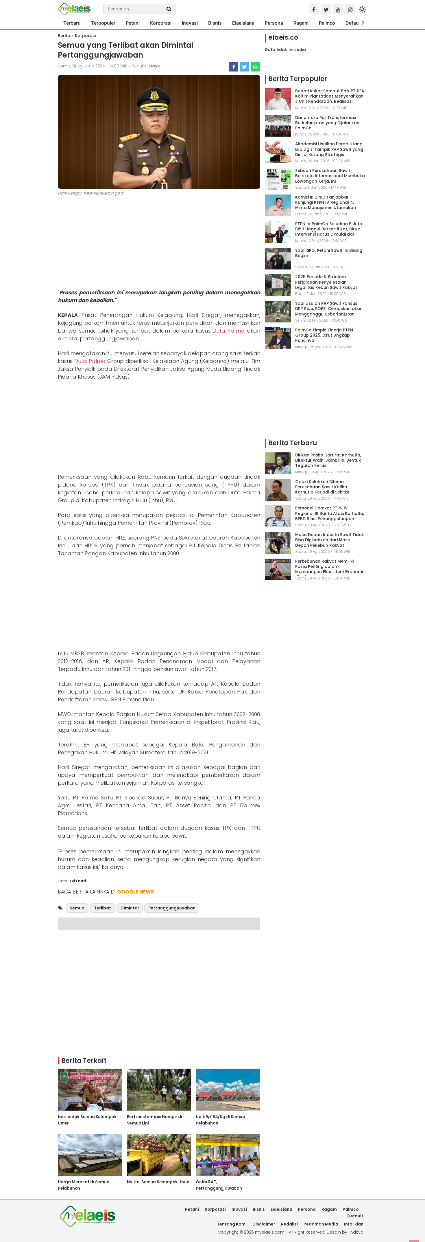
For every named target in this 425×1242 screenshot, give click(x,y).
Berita (64, 35)
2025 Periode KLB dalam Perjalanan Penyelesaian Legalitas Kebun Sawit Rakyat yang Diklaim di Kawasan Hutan (328, 285)
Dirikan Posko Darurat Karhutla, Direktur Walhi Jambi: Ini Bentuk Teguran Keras (328, 460)
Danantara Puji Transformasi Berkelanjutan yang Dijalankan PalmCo (327, 123)
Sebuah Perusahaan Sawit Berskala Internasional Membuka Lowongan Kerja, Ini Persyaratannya (330, 178)
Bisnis (215, 23)
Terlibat (102, 908)
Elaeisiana (243, 23)
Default (353, 23)
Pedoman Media (321, 1224)
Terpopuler (103, 23)
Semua (77, 908)
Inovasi (190, 23)
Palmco (327, 23)
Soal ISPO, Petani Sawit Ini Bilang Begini (328, 252)
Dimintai (130, 908)
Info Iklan (353, 1224)
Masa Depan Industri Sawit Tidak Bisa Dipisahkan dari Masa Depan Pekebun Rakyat (329, 540)
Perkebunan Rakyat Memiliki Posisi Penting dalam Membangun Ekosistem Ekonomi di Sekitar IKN (329, 569)
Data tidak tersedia (285, 49)
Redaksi (289, 1224)
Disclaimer (263, 1224)
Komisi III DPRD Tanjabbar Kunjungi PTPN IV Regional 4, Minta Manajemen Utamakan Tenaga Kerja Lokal (325, 205)
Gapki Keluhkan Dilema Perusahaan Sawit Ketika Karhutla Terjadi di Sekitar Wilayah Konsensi (322, 489)
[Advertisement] (159, 243)
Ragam (300, 23)
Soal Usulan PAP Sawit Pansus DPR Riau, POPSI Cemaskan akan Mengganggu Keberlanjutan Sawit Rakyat (329, 311)
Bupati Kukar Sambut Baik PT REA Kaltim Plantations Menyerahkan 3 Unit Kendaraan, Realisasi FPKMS (329, 99)
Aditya (356, 1232)
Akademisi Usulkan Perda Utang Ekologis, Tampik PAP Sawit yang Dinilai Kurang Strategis (329, 149)
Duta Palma (228, 330)
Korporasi (160, 23)
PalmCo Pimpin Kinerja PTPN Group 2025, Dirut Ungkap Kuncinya (324, 335)
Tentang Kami (232, 1224)
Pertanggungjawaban (171, 908)
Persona (274, 23)
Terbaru (72, 23)
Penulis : (146, 66)
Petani (133, 23)
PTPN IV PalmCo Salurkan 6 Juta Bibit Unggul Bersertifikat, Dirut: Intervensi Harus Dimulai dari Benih (328, 232)
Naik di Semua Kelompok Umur (158, 1182)
